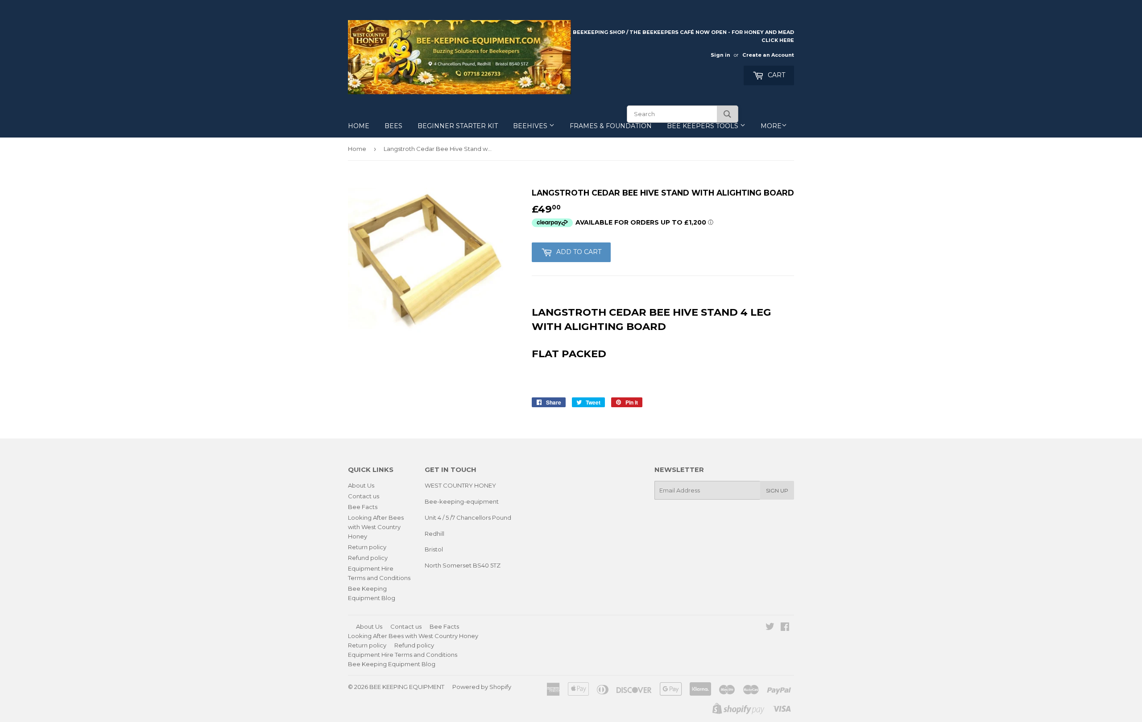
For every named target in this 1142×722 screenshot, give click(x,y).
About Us (361, 485)
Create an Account (768, 55)
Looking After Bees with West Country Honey (376, 527)
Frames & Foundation (611, 126)
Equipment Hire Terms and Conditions (402, 654)
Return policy (367, 547)
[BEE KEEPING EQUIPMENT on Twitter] (769, 627)
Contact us (363, 496)
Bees (393, 126)
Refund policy (368, 557)
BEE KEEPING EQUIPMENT (406, 686)
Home (358, 126)
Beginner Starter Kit (458, 126)
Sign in (720, 55)
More (771, 126)
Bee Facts (362, 506)
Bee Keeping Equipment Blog (391, 664)
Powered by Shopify (481, 686)
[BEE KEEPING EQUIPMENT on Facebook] (785, 627)
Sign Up (777, 490)
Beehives (531, 126)
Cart (775, 75)
